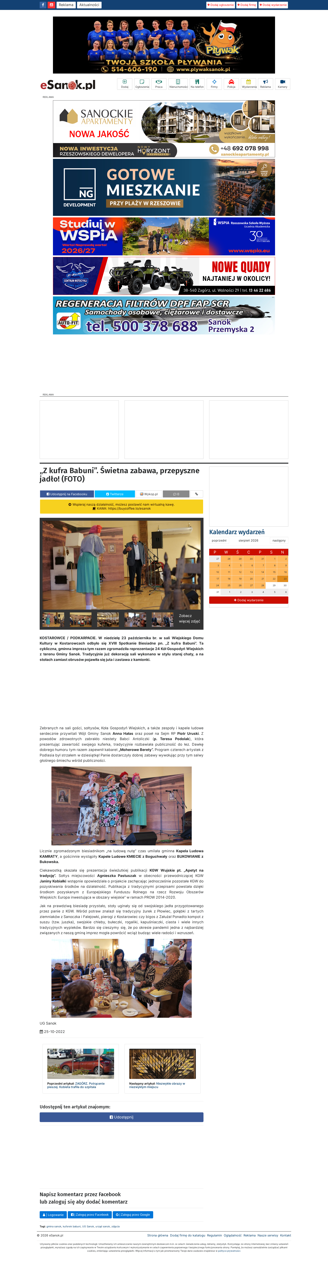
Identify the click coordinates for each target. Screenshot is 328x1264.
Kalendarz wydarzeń (237, 532)
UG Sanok (88, 1226)
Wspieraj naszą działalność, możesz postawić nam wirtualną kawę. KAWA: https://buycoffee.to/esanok (123, 506)
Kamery (282, 86)
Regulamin (214, 1235)
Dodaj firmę (248, 5)
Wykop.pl (150, 494)
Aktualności (89, 5)
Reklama (66, 5)
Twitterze (116, 494)
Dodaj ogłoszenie (222, 5)
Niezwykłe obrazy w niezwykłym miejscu (157, 1085)
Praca (158, 86)
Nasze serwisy (268, 1235)
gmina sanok (54, 1226)
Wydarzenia (249, 86)
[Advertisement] (164, 362)
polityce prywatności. (229, 1250)
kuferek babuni (72, 1226)
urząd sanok (102, 1226)
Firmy (214, 86)
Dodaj (124, 86)
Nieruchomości (179, 86)
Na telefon (197, 86)
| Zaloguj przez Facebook (91, 1214)
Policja (231, 86)
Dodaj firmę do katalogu (187, 1235)
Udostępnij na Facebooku (68, 494)
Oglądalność (233, 1235)
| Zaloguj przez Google (134, 1214)
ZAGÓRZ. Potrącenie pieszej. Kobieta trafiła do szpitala (76, 1085)
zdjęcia (115, 1226)
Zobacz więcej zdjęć (189, 618)
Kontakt (285, 1235)
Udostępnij (123, 1117)
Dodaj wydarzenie (274, 5)
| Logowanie (54, 1215)
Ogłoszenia (142, 86)
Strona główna (157, 1235)
